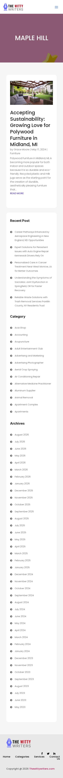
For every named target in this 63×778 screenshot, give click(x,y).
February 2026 (23, 476)
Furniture (15, 153)
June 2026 (20, 448)
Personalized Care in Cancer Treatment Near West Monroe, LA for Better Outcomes (33, 266)
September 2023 (24, 679)
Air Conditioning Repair (27, 376)
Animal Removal (24, 397)
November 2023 (24, 665)
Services (39, 757)
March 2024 (21, 637)
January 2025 (22, 567)
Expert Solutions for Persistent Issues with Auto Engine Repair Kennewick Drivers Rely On (32, 251)
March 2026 (21, 469)
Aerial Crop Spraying (26, 369)
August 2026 (22, 434)
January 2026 (22, 483)
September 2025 (24, 511)
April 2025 (20, 546)
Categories (22, 757)
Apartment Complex (26, 404)
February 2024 (23, 644)
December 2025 (24, 490)
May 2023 (20, 707)
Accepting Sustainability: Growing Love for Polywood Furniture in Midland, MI (30, 128)
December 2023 (24, 658)
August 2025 (22, 518)
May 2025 (20, 539)
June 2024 (20, 616)
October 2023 (22, 672)
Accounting (21, 334)
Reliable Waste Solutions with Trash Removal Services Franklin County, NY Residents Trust (32, 301)
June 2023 (20, 700)
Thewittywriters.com (42, 769)
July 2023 (20, 693)
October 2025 (22, 504)
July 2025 (20, 525)
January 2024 (22, 651)
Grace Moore (22, 149)
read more (17, 193)
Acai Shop (20, 327)
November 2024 (24, 581)
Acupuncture (22, 341)
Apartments (21, 411)
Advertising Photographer (29, 362)
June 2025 (20, 532)
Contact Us (54, 758)
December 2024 (24, 574)
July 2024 (20, 609)
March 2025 (21, 553)
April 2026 (20, 462)
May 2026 (20, 455)
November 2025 (24, 497)
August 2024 (22, 602)
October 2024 (22, 588)
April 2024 (20, 630)
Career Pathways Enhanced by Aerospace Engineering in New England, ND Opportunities (32, 236)
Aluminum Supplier (25, 390)
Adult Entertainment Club (29, 348)
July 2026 (20, 441)
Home (6, 757)
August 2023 (22, 686)
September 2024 (24, 595)
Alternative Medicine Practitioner (33, 383)
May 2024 (20, 623)
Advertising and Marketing (29, 355)
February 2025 (23, 560)
